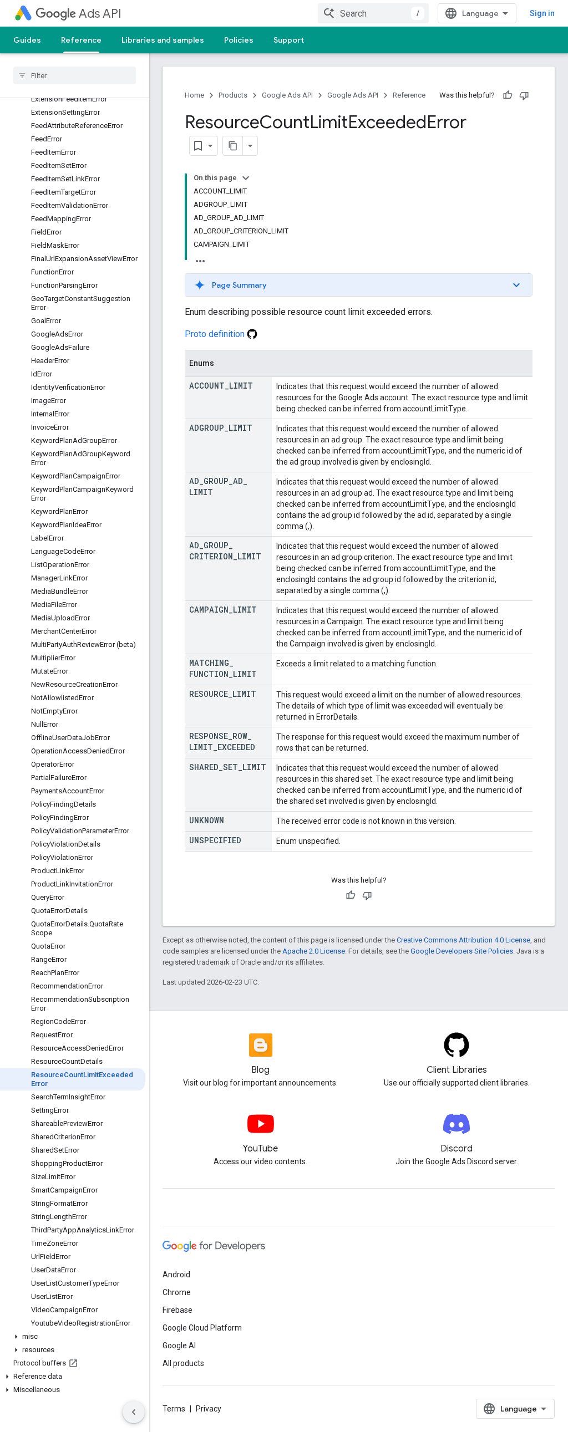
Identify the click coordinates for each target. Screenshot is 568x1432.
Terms (174, 1408)
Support (288, 40)
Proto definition (216, 334)
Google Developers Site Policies (461, 951)
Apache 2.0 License (313, 951)
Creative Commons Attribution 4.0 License (463, 940)
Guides (27, 40)
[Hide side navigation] (134, 1412)
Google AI (179, 1345)
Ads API (100, 13)
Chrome (177, 1292)
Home (194, 95)
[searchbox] (74, 75)
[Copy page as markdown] (233, 145)
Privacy (208, 1408)
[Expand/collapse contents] (245, 178)
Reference (81, 40)
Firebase (177, 1310)
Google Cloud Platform (202, 1327)
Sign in (542, 13)
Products (233, 95)
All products (183, 1363)
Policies (238, 40)
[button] (72, 1336)
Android (176, 1274)
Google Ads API (287, 95)
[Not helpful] (524, 95)
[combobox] (373, 13)
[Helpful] (507, 95)
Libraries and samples (162, 40)
